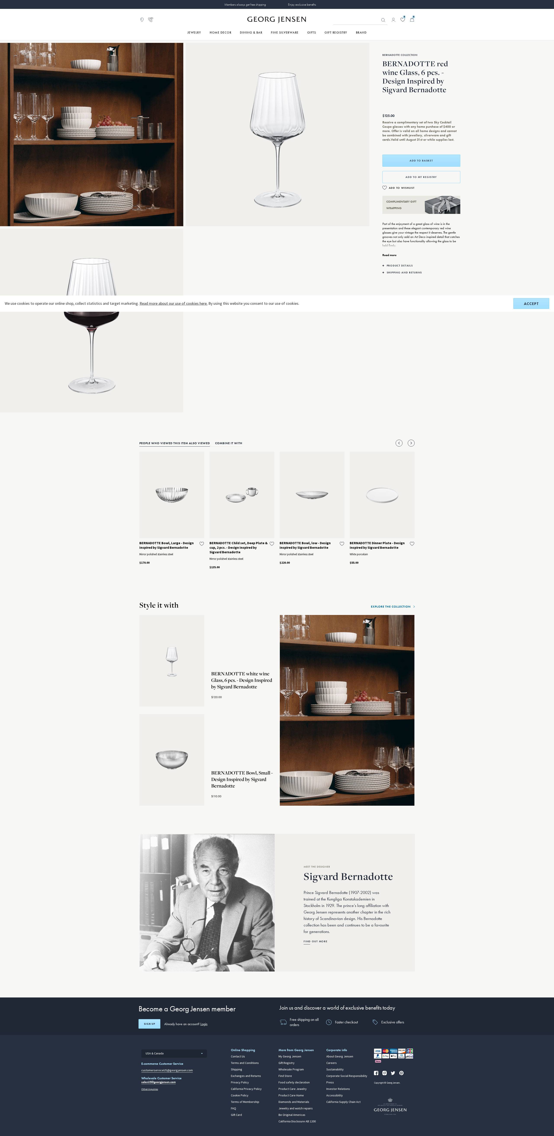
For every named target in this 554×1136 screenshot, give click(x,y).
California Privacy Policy (246, 1089)
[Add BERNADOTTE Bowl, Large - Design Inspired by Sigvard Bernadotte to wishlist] (201, 544)
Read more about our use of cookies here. (174, 303)
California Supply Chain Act (343, 1102)
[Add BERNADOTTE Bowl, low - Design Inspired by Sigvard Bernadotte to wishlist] (342, 544)
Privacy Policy (240, 1082)
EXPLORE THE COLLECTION (391, 606)
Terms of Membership (245, 1102)
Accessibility (334, 1095)
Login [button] (204, 1024)
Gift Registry (287, 1063)
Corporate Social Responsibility (346, 1076)
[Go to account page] (393, 20)
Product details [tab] (400, 265)
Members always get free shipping (245, 4)
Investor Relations (338, 1089)
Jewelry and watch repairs (296, 1108)
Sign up (149, 1024)
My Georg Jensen (290, 1056)
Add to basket (421, 160)
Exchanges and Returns (246, 1076)
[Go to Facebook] (376, 1073)
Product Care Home (291, 1095)
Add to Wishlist (402, 188)
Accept (531, 303)
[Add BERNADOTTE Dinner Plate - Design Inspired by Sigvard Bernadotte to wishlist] (412, 544)
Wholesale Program (291, 1069)
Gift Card (236, 1115)
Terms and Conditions (245, 1063)
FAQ (233, 1108)
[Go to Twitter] (393, 1073)
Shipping (236, 1069)
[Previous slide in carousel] (399, 443)
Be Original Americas (292, 1115)
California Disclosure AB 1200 (297, 1121)
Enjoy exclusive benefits (302, 4)
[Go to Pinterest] (401, 1073)
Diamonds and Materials (294, 1102)
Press (330, 1082)
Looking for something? (383, 20)
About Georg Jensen (339, 1056)
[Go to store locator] (141, 19)
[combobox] (174, 1053)
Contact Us (238, 1056)
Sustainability (335, 1069)
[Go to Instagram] (384, 1073)
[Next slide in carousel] (411, 443)
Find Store (285, 1076)
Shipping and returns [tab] (404, 272)
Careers (331, 1063)
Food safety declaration (294, 1082)
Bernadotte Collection (399, 55)
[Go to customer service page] (150, 19)
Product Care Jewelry (293, 1089)
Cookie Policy (239, 1095)
